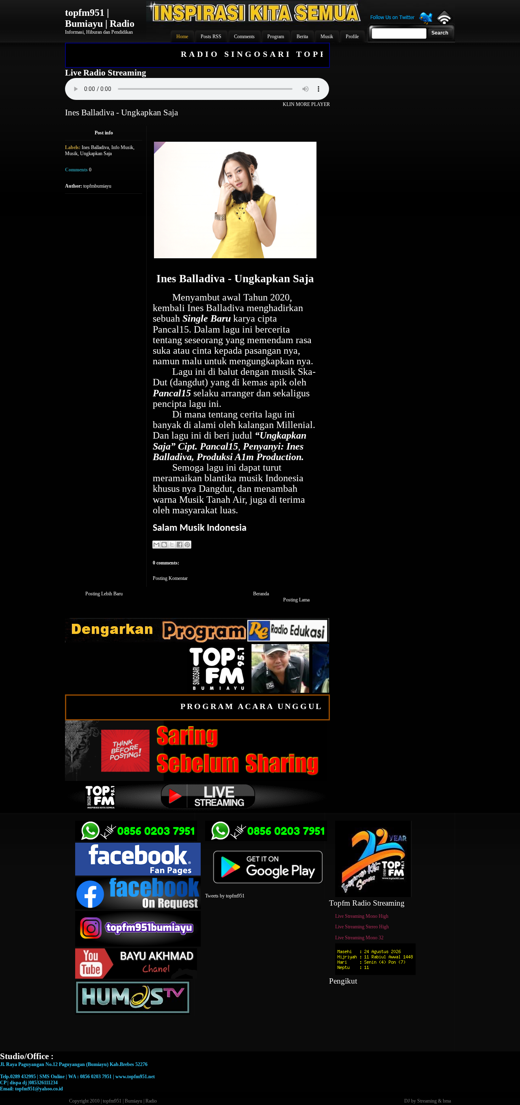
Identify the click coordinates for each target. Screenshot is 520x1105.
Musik (71, 153)
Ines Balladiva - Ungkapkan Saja (121, 112)
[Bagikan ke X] (172, 545)
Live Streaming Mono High (361, 916)
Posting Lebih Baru (104, 594)
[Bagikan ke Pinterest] (187, 545)
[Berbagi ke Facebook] (180, 545)
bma (447, 1101)
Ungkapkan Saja (96, 153)
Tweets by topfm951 (225, 896)
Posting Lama (296, 600)
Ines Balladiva (95, 147)
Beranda (261, 594)
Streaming (427, 1101)
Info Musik (122, 147)
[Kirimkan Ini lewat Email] (156, 545)
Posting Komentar (170, 578)
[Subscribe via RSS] (444, 22)
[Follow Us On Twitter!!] (401, 23)
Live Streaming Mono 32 (359, 938)
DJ (407, 1101)
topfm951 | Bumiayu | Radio (99, 18)
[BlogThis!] (164, 545)
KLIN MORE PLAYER (306, 104)
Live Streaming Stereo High (362, 927)
